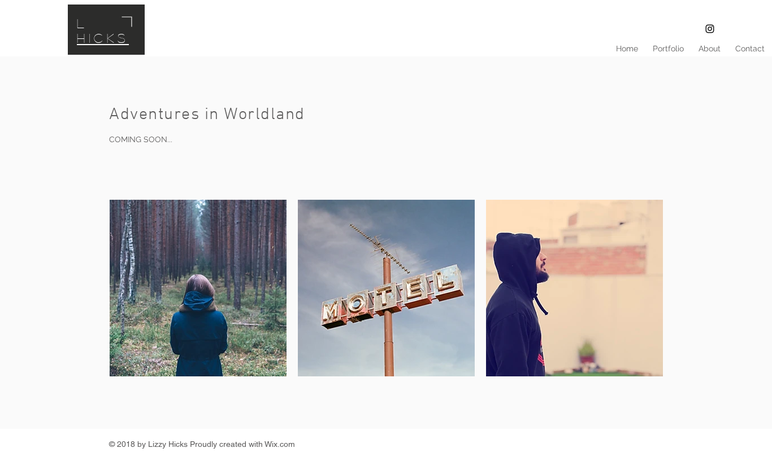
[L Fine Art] (709, 28)
